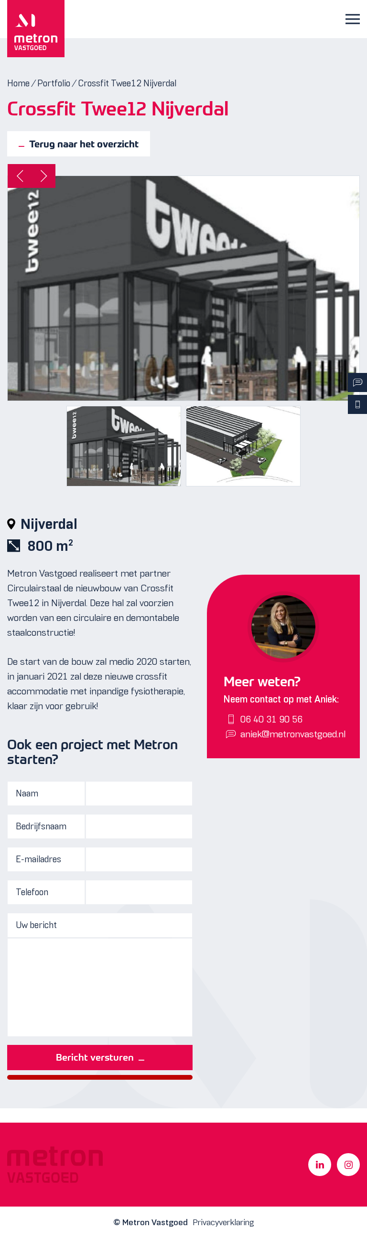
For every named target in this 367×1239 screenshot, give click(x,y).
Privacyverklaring (223, 1222)
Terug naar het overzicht (84, 144)
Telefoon (32, 892)
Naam (27, 793)
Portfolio (53, 83)
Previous (20, 176)
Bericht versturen (95, 1057)
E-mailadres (38, 859)
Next (43, 176)
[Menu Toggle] (352, 19)
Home (18, 83)
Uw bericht (36, 925)
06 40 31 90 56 (271, 719)
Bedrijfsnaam (41, 826)
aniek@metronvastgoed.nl (292, 734)
